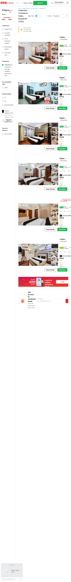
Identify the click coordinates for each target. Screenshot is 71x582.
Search (40, 3)
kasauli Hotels (26, 8)
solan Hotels (34, 8)
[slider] (3, 17)
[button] (11, 11)
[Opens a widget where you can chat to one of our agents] (12, 572)
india (19, 8)
